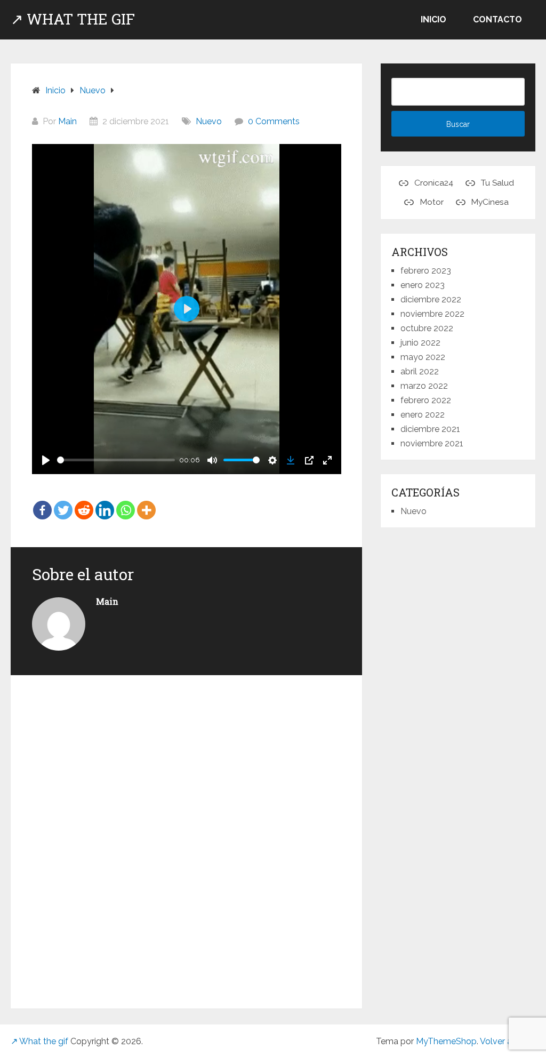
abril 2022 (419, 371)
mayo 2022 (422, 357)
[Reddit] (84, 503)
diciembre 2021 (430, 429)
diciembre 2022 (430, 299)
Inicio (433, 19)
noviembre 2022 (432, 314)
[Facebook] (42, 503)
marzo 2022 (424, 386)
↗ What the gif (73, 19)
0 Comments (274, 121)
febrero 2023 (425, 271)
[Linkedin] (104, 503)
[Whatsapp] (125, 503)
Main (67, 121)
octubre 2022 (426, 328)
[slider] (116, 460)
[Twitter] (63, 503)
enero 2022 (422, 415)
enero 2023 (422, 285)
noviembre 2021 (431, 443)
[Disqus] (186, 837)
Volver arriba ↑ (507, 1041)
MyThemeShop (446, 1041)
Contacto (497, 19)
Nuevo (209, 121)
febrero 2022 (425, 400)
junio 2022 (420, 343)
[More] (146, 503)
